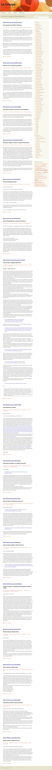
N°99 (36, 134)
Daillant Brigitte (38, 47)
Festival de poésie (43, 168)
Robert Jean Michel (39, 100)
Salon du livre (37, 183)
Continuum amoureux (27, 503)
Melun (46, 177)
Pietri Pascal (37, 93)
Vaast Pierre (37, 114)
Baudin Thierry (38, 36)
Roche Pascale (38, 103)
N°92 (36, 129)
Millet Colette (13, 111)
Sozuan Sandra (20, 27)
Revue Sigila (26, 547)
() (10, 313)
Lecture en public (38, 28)
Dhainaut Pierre (38, 56)
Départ (35, 168)
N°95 (36, 132)
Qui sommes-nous (21, 12)
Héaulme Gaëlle (38, 64)
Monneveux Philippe (39, 84)
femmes (38, 168)
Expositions (37, 27)
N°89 (11, 465)
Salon (36, 157)
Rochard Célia (38, 101)
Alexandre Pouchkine (27, 465)
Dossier (37, 143)
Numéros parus (3, 12)
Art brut (43, 163)
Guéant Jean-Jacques (39, 62)
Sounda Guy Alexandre (39, 104)
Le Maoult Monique (38, 70)
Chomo (44, 165)
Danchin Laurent (38, 48)
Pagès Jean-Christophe (39, 89)
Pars (46, 178)
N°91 (11, 27)
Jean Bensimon (25, 409)
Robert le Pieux (40, 180)
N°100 (37, 120)
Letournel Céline (38, 76)
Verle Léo (37, 115)
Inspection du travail (42, 173)
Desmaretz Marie (38, 54)
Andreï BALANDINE (40, 163)
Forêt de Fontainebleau (41, 170)
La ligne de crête (25, 742)
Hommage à (37, 149)
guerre (46, 172)
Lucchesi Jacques (38, 78)
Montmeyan (36, 178)
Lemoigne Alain (38, 73)
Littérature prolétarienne (37, 177)
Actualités (15, 12)
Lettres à (37, 152)
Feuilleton (37, 147)
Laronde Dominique (39, 68)
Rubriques (9, 12)
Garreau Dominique (39, 59)
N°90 (14, 409)
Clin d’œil (37, 140)
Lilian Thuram (44, 176)
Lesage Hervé (38, 75)
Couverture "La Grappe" (39, 166)
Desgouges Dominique (39, 51)
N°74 (10, 634)
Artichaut (46, 163)
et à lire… (37, 146)
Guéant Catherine (38, 61)
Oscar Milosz (43, 178)
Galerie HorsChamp (38, 172)
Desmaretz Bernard (39, 53)
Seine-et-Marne (42, 183)
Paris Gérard (20, 184)
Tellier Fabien (38, 112)
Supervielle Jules (38, 107)
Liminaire (37, 154)
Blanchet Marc (38, 40)
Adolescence (25, 669)
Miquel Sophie (38, 82)
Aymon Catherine (38, 34)
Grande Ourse (25, 634)
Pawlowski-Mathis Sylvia (39, 92)
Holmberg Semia (38, 65)
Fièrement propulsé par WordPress (6, 767)
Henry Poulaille (36, 173)
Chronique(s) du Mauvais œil (40, 138)
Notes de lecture (15, 27)
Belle (47, 163)
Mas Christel (37, 79)
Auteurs (36, 30)
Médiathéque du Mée (40, 178)
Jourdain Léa (38, 67)
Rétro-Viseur (38, 182)
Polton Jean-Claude (39, 95)
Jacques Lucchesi (27, 590)
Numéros (36, 118)
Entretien (37, 144)
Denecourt (45, 166)
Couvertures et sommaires (40, 141)
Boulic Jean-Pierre (38, 45)
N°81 (36, 123)
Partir (36, 180)
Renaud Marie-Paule (39, 98)
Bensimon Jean (13, 590)
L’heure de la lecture (43, 177)
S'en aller (43, 182)
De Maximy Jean (38, 50)
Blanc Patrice (38, 39)
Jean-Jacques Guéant (28, 27)
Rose (42, 180)
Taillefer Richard (38, 109)
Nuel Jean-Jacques (38, 87)
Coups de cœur (38, 25)
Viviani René (37, 117)
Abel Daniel (37, 31)
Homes (39, 173)
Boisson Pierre (38, 42)
